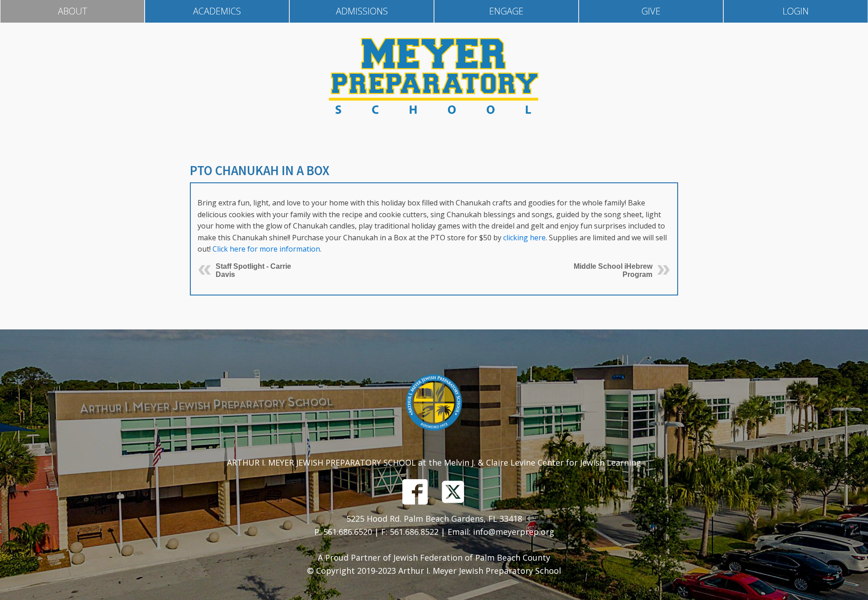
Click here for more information (266, 249)
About (72, 11)
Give (651, 11)
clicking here (524, 238)
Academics (217, 11)
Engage (506, 11)
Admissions (362, 11)
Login (796, 11)
